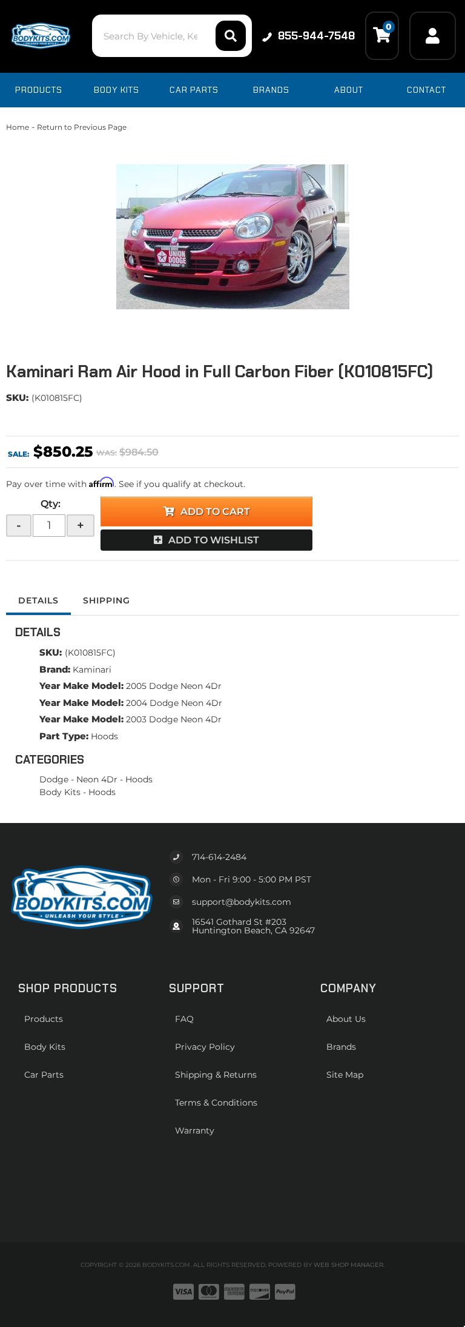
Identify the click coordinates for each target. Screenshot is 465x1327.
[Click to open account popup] (432, 36)
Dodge (53, 779)
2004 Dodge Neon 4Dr (174, 702)
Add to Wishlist (213, 540)
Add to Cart (215, 511)
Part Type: (63, 736)
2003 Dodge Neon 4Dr (174, 719)
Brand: (54, 669)
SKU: (17, 397)
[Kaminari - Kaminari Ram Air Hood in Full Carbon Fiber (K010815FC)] (232, 236)
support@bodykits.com (241, 902)
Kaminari (92, 669)
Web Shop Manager (348, 1265)
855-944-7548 (316, 36)
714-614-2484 (219, 857)
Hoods (104, 736)
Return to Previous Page (82, 127)
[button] (171, 36)
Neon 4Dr (96, 779)
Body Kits (60, 792)
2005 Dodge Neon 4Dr (174, 685)
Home (17, 127)
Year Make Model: (81, 685)
